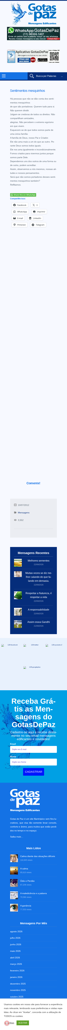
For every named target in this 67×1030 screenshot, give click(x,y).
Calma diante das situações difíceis (37, 856)
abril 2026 (15, 957)
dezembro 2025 (18, 983)
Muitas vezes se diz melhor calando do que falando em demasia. (38, 577)
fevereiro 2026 (17, 970)
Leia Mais (9, 1023)
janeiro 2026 (16, 977)
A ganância (25, 905)
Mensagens (23, 512)
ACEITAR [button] (22, 1023)
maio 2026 (15, 951)
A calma (24, 868)
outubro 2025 (16, 996)
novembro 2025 (18, 990)
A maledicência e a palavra (33, 893)
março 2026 (16, 964)
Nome (13, 756)
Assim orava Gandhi (38, 622)
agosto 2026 (16, 931)
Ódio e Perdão (27, 881)
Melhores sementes (38, 560)
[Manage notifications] (6, 1023)
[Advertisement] (33, 358)
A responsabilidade (38, 609)
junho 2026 (15, 944)
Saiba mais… (16, 836)
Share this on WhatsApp (25, 195)
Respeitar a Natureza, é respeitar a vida (39, 595)
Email (13, 744)
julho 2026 (15, 938)
